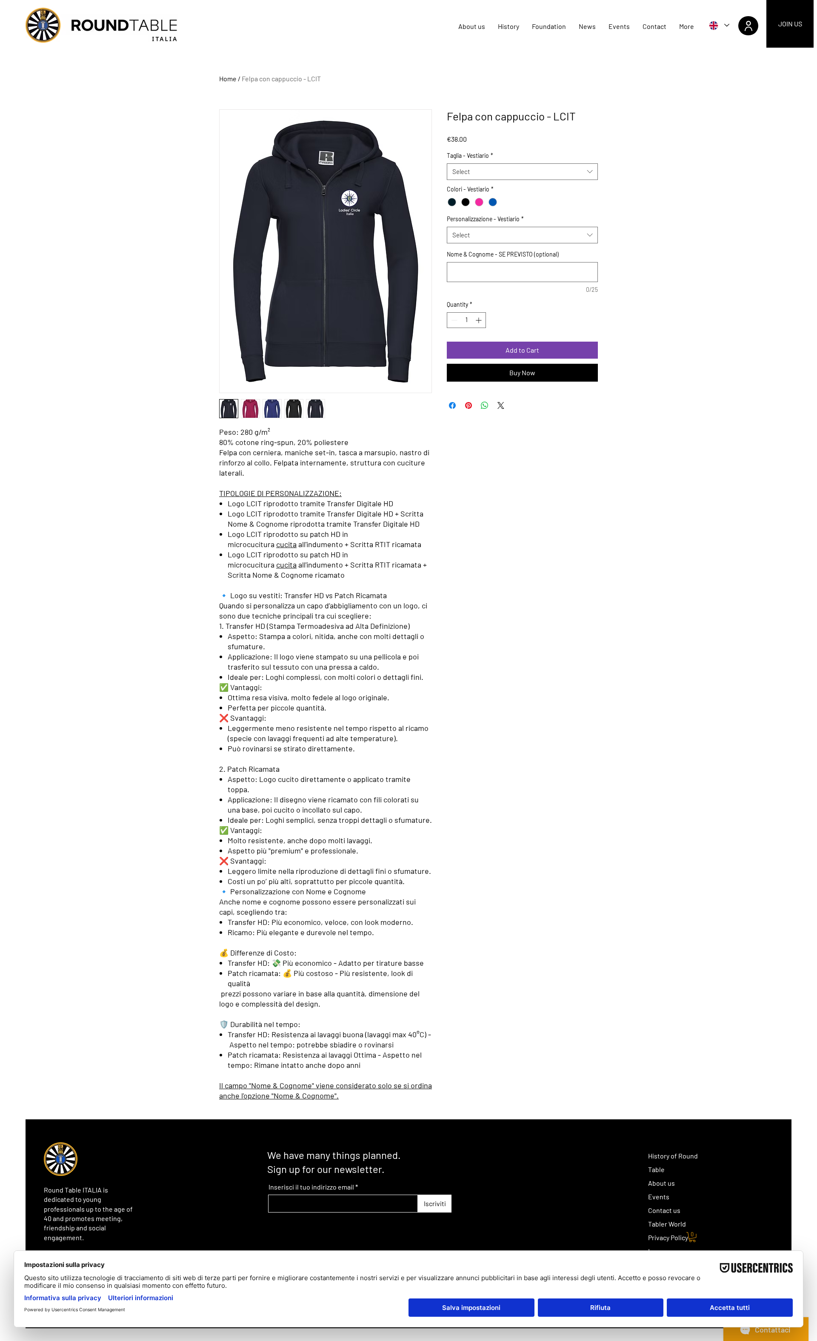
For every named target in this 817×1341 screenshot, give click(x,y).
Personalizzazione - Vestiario (485, 219)
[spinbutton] (466, 320)
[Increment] (479, 320)
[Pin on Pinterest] (468, 405)
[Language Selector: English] (718, 25)
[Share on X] (501, 405)
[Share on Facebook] (452, 405)
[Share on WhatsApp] (485, 405)
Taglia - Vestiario (470, 155)
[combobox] (522, 171)
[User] (748, 25)
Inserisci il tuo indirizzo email (311, 1187)
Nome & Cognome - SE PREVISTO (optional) (503, 254)
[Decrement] (453, 320)
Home (228, 78)
